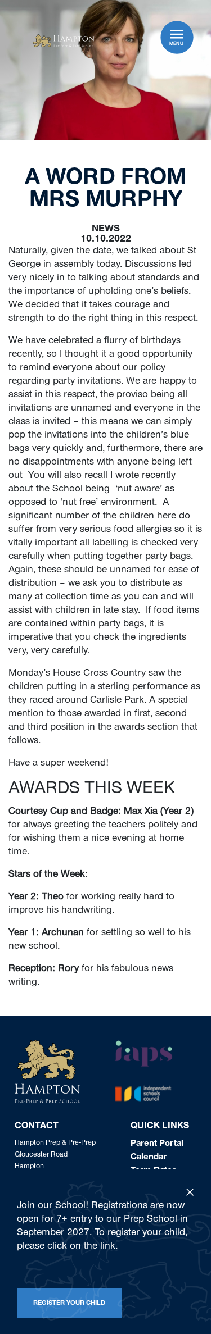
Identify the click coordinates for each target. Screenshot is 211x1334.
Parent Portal (157, 1144)
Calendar (149, 1157)
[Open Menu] (176, 34)
